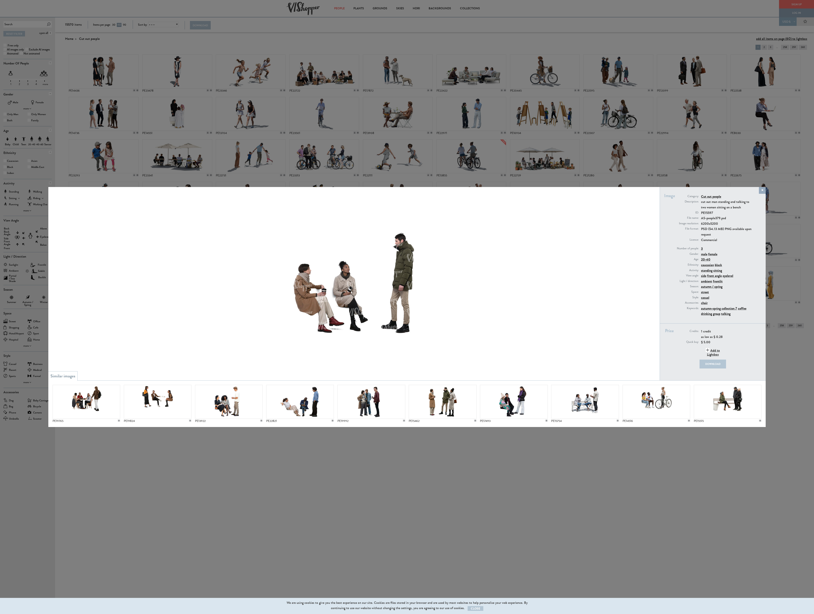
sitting (717, 270)
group (716, 313)
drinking (706, 313)
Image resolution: (689, 223)
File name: (693, 218)
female (712, 254)
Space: (695, 292)
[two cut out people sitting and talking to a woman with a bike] (656, 402)
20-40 (705, 259)
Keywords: (693, 308)
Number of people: (688, 248)
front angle (714, 275)
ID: (697, 213)
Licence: (694, 240)
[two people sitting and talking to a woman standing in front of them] (514, 402)
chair (704, 302)
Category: (693, 196)
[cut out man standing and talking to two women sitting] (585, 402)
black (718, 264)
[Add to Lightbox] (119, 420)
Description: (692, 202)
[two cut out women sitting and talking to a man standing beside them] (229, 402)
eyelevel (728, 275)
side (703, 275)
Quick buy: (692, 342)
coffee (742, 308)
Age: (696, 259)
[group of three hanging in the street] (371, 402)
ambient (706, 281)
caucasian (707, 264)
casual (705, 297)
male (704, 254)
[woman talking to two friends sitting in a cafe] (157, 402)
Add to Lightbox (713, 352)
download (713, 364)
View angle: (692, 276)
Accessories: (692, 303)
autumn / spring (711, 286)
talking (725, 313)
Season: (694, 286)
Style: (695, 297)
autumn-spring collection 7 (719, 308)
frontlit (718, 281)
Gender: (694, 254)
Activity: (694, 270)
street (705, 292)
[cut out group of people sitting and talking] (300, 402)
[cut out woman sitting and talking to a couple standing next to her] (727, 402)
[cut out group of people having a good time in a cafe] (86, 402)
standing (706, 270)
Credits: (694, 331)
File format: (692, 229)
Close (475, 608)
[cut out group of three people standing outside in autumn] (442, 402)
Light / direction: (689, 281)
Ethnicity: (693, 265)
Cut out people (711, 196)
